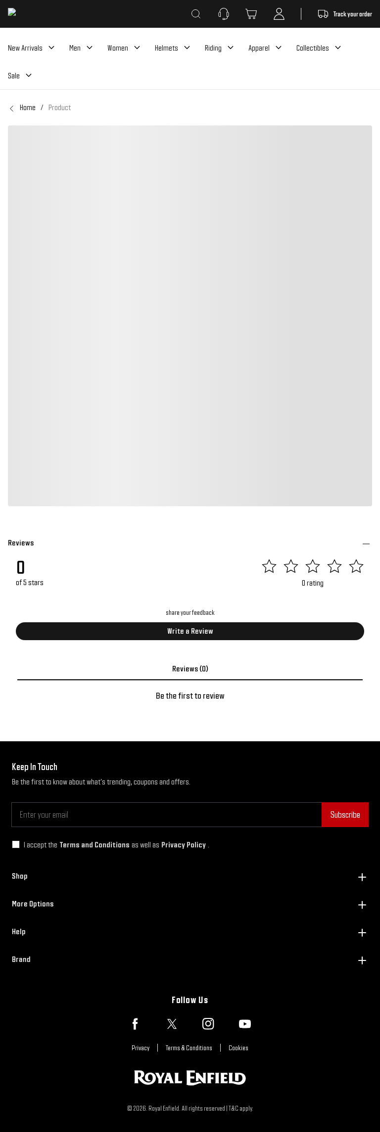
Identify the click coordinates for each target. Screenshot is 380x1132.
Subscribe (345, 814)
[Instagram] (208, 1024)
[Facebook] (135, 1024)
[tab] (190, 668)
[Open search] (196, 14)
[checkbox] (16, 844)
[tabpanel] (190, 696)
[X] (172, 1024)
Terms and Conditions (94, 844)
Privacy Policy (183, 844)
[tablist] (190, 669)
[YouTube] (245, 1024)
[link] (59, 108)
